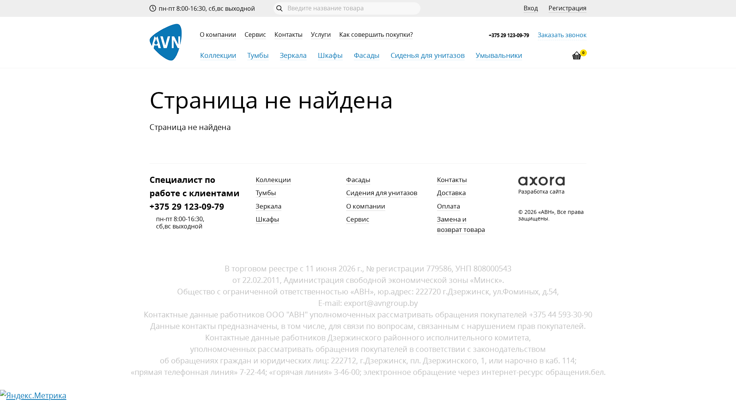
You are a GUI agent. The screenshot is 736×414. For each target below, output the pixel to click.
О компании (218, 35)
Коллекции (218, 55)
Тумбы (258, 55)
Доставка (451, 192)
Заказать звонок (562, 35)
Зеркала (293, 55)
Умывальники (499, 55)
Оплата (448, 206)
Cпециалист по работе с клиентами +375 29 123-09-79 (195, 193)
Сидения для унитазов (381, 192)
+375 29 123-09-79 (509, 35)
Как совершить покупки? (376, 35)
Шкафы (330, 55)
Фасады (367, 55)
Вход (531, 8)
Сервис (255, 35)
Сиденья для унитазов (428, 55)
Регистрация (567, 8)
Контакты (288, 35)
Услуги (321, 35)
